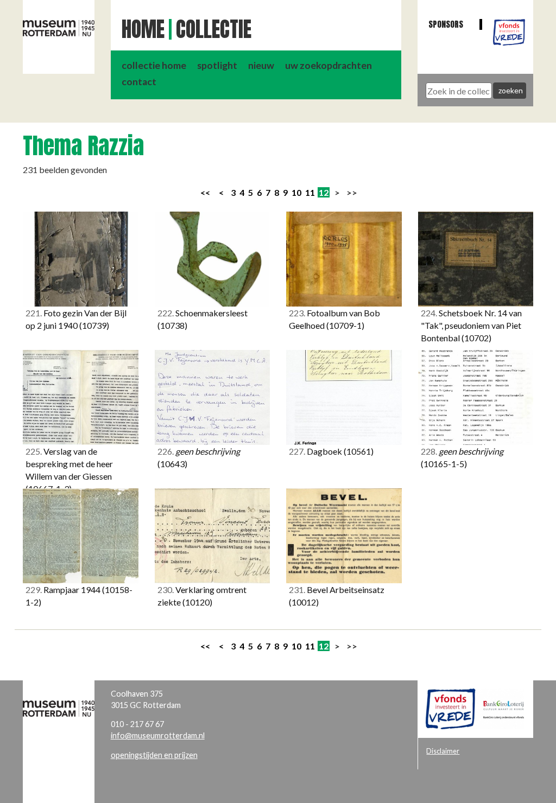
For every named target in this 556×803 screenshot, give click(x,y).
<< (205, 192)
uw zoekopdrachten (328, 65)
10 (296, 192)
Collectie (213, 29)
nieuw (261, 65)
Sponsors (445, 24)
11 (310, 192)
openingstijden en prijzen (154, 755)
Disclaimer (442, 751)
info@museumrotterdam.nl (158, 735)
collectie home (154, 65)
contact (139, 81)
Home (143, 29)
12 (323, 192)
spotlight (217, 65)
